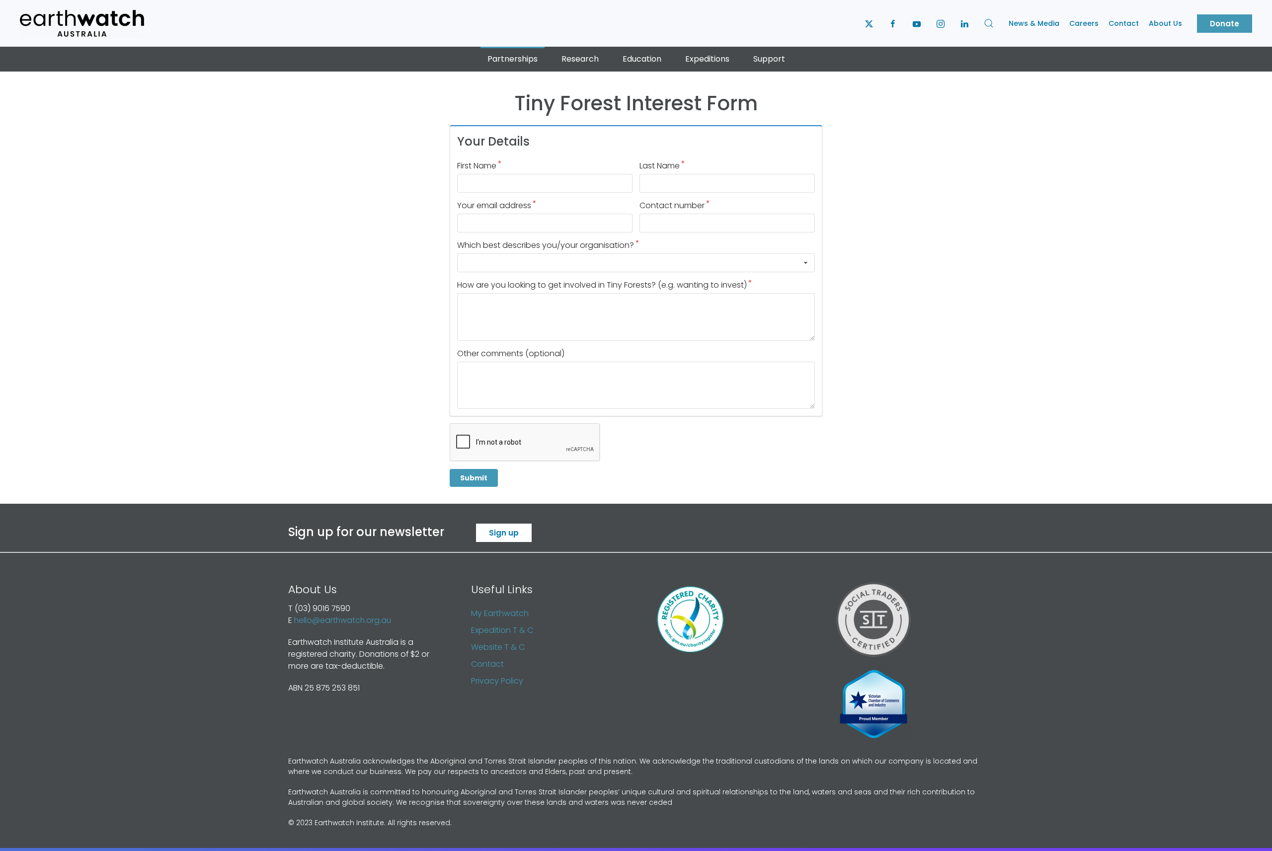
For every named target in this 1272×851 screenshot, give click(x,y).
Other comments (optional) (510, 353)
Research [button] (580, 59)
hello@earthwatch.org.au (342, 620)
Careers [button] (1084, 23)
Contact (1124, 23)
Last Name (659, 165)
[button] (989, 23)
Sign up (504, 533)
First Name (476, 165)
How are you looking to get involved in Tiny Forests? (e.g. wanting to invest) (602, 285)
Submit (473, 478)
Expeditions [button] (707, 59)
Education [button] (642, 59)
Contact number (672, 205)
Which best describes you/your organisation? (545, 245)
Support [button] (769, 59)
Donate (1224, 23)
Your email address (494, 205)
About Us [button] (1165, 23)
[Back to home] (82, 23)
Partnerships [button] (512, 59)
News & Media (1034, 23)
